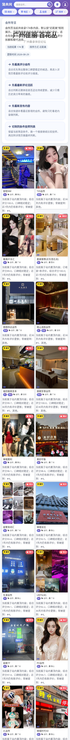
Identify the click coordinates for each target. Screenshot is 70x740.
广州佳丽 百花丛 (35, 35)
